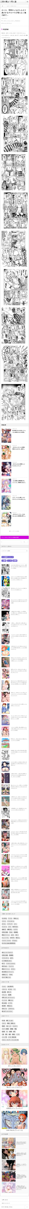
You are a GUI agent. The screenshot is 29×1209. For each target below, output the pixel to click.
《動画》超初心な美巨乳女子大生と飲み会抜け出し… (21, 1154)
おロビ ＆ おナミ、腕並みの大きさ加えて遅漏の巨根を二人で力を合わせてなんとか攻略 (19, 821)
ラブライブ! (9, 924)
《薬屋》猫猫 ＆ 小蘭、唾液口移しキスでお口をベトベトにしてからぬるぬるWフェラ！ (19, 845)
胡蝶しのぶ (10, 1000)
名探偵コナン (5, 974)
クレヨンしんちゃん (10, 963)
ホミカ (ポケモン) (7, 23)
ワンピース (4, 926)
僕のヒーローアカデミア (7, 952)
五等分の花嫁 (5, 932)
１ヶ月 (9, 560)
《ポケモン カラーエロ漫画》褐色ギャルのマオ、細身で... (18, 448)
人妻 (3, 1034)
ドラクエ (4, 921)
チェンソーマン (5, 937)
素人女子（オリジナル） (7, 1011)
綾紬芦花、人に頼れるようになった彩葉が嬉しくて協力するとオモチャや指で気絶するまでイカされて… (19, 868)
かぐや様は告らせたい (7, 960)
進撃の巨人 (9, 929)
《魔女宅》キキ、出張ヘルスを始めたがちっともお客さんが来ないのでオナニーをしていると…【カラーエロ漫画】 (19, 798)
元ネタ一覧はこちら (6, 977)
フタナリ (4, 1023)
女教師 (10, 1031)
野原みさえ (9, 1005)
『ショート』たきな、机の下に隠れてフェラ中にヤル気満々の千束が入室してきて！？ (19, 636)
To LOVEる (4, 918)
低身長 (3, 1031)
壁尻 (6, 1034)
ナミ (14, 989)
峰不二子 (9, 992)
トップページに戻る (15, 531)
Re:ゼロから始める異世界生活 (8, 943)
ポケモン (4, 924)
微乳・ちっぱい (9, 1020)
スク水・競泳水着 (12, 1037)
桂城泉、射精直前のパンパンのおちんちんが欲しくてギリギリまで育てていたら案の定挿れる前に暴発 (19, 891)
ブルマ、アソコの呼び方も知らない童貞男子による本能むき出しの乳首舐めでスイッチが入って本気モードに (19, 578)
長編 (15, 1028)
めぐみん (10, 989)
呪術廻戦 (16, 932)
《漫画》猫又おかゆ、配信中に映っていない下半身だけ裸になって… (21, 1187)
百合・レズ (8, 1026)
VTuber (10, 932)
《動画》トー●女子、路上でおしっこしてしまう (21, 1165)
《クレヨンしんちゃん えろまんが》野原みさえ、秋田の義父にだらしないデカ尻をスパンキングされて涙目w (19, 856)
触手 (14, 1031)
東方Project (15, 926)
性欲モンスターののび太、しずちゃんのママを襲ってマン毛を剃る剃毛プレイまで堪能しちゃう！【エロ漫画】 (19, 659)
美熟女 (13, 1034)
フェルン (4, 986)
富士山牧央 (4, 1003)
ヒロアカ (15, 929)
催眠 (10, 1034)
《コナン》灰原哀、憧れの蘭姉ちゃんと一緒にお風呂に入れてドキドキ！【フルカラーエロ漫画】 (19, 729)
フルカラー (15, 1026)
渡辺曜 (9, 994)
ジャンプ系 (4, 1037)
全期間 (15, 560)
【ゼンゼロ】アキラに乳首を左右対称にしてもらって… (21, 1143)
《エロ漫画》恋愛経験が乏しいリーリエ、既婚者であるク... (19, 481)
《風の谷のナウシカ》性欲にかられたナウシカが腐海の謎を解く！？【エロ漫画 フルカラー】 (19, 648)
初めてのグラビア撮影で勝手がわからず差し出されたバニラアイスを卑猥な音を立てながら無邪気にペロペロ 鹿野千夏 (19, 682)
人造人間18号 (10, 986)
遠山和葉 (4, 992)
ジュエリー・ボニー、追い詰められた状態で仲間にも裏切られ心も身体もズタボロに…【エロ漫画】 (19, 833)
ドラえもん (14, 940)
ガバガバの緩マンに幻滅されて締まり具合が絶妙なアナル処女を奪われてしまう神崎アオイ (19, 763)
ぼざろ (12, 935)
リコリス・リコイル (6, 940)
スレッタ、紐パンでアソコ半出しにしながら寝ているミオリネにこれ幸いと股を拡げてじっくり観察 (19, 717)
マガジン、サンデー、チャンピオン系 (10, 1039)
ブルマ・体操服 (5, 1028)
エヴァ (9, 926)
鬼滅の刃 (4, 929)
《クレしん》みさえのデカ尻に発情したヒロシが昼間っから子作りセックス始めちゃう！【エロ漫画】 (19, 902)
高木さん (18, 937)
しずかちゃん (11, 1008)
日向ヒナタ (4, 1008)
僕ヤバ (16, 935)
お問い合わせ (5, 1199)
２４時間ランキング (7, 557)
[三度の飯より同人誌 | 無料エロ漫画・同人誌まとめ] (9, 2)
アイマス (10, 918)
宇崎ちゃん (16, 918)
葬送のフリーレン (6, 935)
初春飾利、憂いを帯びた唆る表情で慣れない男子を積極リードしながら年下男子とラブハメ (19, 752)
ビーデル (10, 1003)
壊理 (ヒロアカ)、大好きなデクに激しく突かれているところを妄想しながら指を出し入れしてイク (19, 671)
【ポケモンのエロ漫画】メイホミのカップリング (18, 464)
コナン (15, 924)
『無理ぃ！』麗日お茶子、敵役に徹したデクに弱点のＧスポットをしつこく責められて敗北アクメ (19, 624)
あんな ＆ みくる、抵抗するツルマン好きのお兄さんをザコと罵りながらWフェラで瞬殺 (19, 601)
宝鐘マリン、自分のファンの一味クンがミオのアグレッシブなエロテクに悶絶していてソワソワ (19, 694)
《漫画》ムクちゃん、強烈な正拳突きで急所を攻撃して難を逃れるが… (21, 1176)
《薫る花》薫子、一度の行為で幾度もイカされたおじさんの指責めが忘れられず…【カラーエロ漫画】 (19, 775)
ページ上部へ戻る (27, 1207)
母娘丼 (3, 1026)
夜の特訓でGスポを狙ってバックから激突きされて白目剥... (19, 431)
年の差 (3, 1020)
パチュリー (4, 994)
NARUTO (12, 937)
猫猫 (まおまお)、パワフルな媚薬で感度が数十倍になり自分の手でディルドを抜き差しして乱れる (19, 879)
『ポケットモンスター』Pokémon (11, 20)
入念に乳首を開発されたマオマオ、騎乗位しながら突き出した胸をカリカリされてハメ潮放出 (19, 566)
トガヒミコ (4, 989)
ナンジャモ (4, 1000)
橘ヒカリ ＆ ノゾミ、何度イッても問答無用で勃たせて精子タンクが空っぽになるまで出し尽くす (19, 787)
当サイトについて (6, 1203)
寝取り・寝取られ (11, 1023)
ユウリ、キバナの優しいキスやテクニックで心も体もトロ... (19, 498)
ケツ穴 (17, 1034)
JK (7, 1031)
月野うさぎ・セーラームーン (8, 997)
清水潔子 (4, 1005)
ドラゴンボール (10, 921)
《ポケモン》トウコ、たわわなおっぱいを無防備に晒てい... (19, 515)
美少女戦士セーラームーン (8, 971)
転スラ (3, 963)
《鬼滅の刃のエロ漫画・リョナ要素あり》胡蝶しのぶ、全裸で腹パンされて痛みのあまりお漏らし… (19, 613)
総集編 (11, 1028)
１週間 (4, 560)
